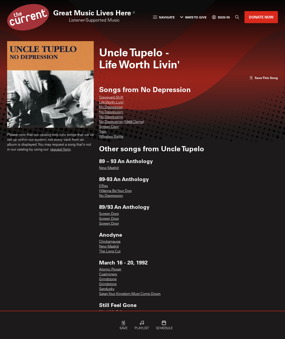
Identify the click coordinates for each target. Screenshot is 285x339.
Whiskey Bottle (111, 137)
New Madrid (109, 168)
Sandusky (106, 289)
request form (60, 149)
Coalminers (108, 274)
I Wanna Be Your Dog (115, 191)
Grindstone (108, 279)
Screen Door (109, 127)
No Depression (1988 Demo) (121, 122)
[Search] (237, 17)
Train (102, 132)
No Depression (111, 107)
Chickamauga (109, 242)
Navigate (167, 17)
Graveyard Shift (111, 97)
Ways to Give (196, 17)
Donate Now (261, 17)
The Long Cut (109, 251)
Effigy (103, 186)
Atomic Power (110, 269)
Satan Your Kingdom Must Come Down (130, 294)
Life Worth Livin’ (111, 102)
